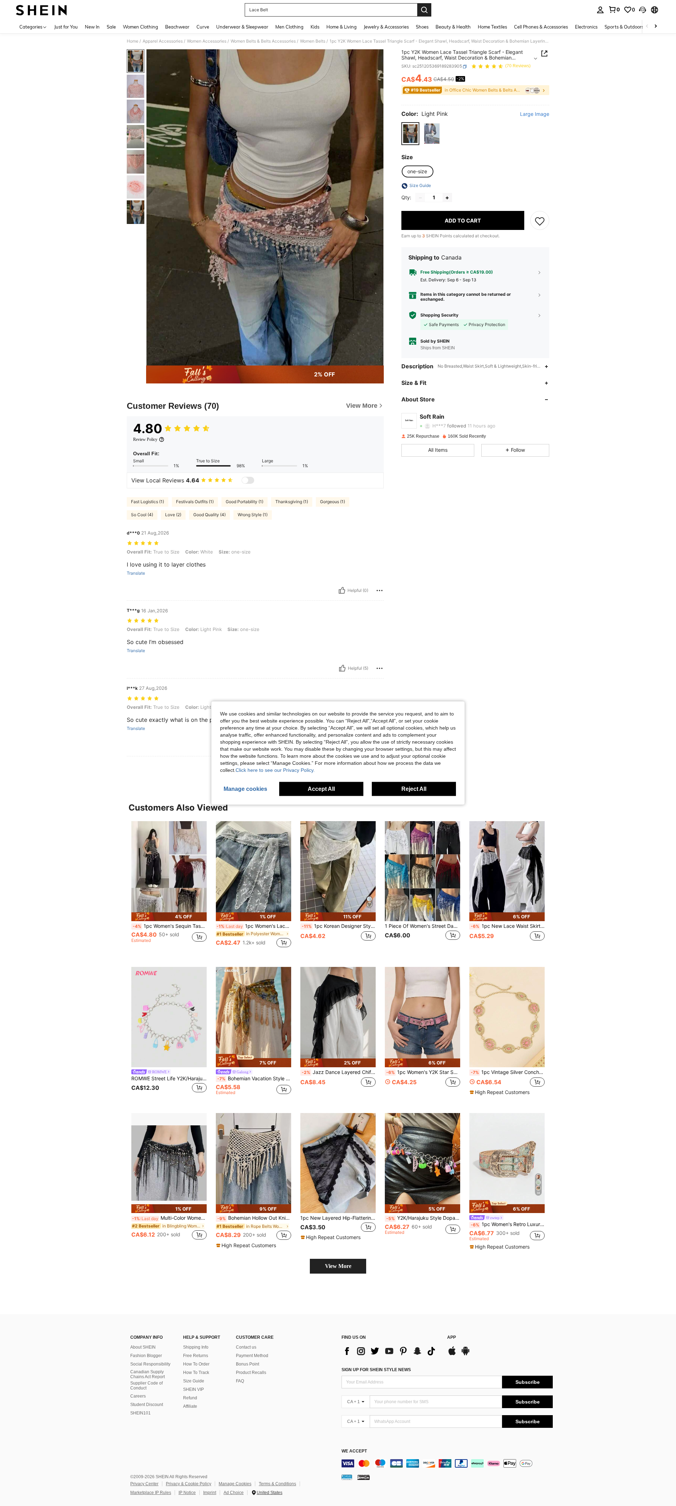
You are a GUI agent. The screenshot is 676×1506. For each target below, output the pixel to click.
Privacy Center (144, 1483)
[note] (169, 916)
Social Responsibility (150, 1364)
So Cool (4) (142, 514)
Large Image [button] (534, 114)
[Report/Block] (379, 590)
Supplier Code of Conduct (146, 1386)
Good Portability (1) (244, 501)
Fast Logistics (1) (147, 501)
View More (338, 1266)
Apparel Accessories (163, 41)
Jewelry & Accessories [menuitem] (386, 27)
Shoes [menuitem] (422, 27)
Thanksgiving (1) (291, 501)
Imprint (209, 1492)
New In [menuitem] (92, 27)
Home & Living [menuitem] (341, 27)
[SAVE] (539, 220)
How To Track (196, 1372)
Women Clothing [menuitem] (140, 27)
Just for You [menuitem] (66, 27)
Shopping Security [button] (439, 315)
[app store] (452, 1354)
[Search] (424, 10)
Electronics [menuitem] (586, 27)
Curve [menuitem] (202, 27)
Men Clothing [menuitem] (289, 27)
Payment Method (252, 1355)
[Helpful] (342, 590)
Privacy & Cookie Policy (188, 1483)
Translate (136, 573)
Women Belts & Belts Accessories (263, 41)
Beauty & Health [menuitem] (453, 27)
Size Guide (193, 1381)
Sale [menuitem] (111, 27)
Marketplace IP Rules (150, 1492)
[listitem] (169, 888)
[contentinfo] (447, 1463)
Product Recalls (251, 1372)
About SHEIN (143, 1347)
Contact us (246, 1347)
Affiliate (190, 1406)
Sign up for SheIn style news (376, 1369)
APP (451, 1337)
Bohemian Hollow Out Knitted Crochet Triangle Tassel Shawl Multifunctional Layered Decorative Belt (254, 1218)
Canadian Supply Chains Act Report (147, 1374)
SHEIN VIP (193, 1389)
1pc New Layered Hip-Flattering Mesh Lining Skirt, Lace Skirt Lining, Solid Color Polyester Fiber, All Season (338, 1218)
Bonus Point (247, 1364)
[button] (642, 10)
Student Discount (146, 1404)
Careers (138, 1396)
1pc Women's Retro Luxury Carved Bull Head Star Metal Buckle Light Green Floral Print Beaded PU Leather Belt (508, 1224)
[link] (614, 9)
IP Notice (187, 1492)
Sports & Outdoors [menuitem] (624, 27)
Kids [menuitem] (315, 27)
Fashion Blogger (146, 1355)
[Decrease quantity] (420, 198)
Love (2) (173, 514)
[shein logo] (41, 10)
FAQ (240, 1381)
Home (132, 41)
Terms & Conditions (277, 1483)
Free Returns (195, 1355)
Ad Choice (234, 1492)
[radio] (410, 133)
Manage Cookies (235, 1483)
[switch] (248, 480)
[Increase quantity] (447, 198)
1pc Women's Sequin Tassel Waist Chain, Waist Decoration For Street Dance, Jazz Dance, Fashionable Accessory (170, 926)
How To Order (196, 1364)
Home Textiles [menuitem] (492, 27)
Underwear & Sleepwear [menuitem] (242, 27)
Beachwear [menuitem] (177, 27)
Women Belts (312, 41)
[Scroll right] (655, 26)
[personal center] (600, 10)
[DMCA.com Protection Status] (363, 1477)
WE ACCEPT (354, 1451)
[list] (391, 1351)
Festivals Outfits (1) (195, 501)
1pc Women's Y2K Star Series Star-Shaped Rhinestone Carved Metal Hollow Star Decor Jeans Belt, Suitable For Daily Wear (423, 1072)
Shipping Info (195, 1347)
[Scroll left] (647, 26)
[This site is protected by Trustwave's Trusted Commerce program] (347, 1477)
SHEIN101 (140, 1413)
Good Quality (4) (209, 514)
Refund (190, 1397)
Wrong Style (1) (253, 514)
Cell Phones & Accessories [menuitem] (541, 27)
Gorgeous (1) (332, 501)
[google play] (465, 1354)
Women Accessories (206, 41)
